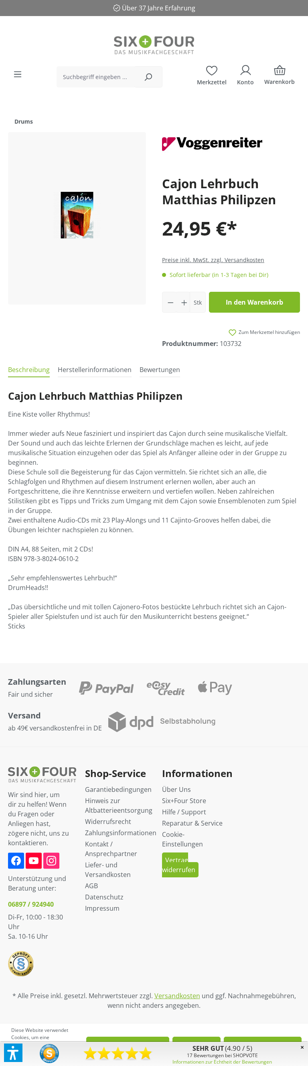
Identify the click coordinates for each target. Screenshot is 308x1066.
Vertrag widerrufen (178, 865)
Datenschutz (104, 897)
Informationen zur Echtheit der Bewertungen (222, 1061)
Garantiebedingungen (118, 789)
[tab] (29, 370)
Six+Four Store (184, 800)
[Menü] (17, 74)
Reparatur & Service (192, 823)
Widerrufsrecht (108, 821)
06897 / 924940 (31, 904)
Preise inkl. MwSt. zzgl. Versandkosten (213, 260)
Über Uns (176, 789)
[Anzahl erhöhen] (183, 302)
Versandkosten (177, 995)
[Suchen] (148, 76)
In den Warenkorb (254, 302)
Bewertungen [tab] (160, 369)
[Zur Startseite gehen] (154, 44)
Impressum (102, 908)
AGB (91, 885)
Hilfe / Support (184, 812)
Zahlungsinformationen (120, 832)
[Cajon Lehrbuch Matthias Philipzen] (77, 218)
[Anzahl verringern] (169, 302)
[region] (77, 218)
